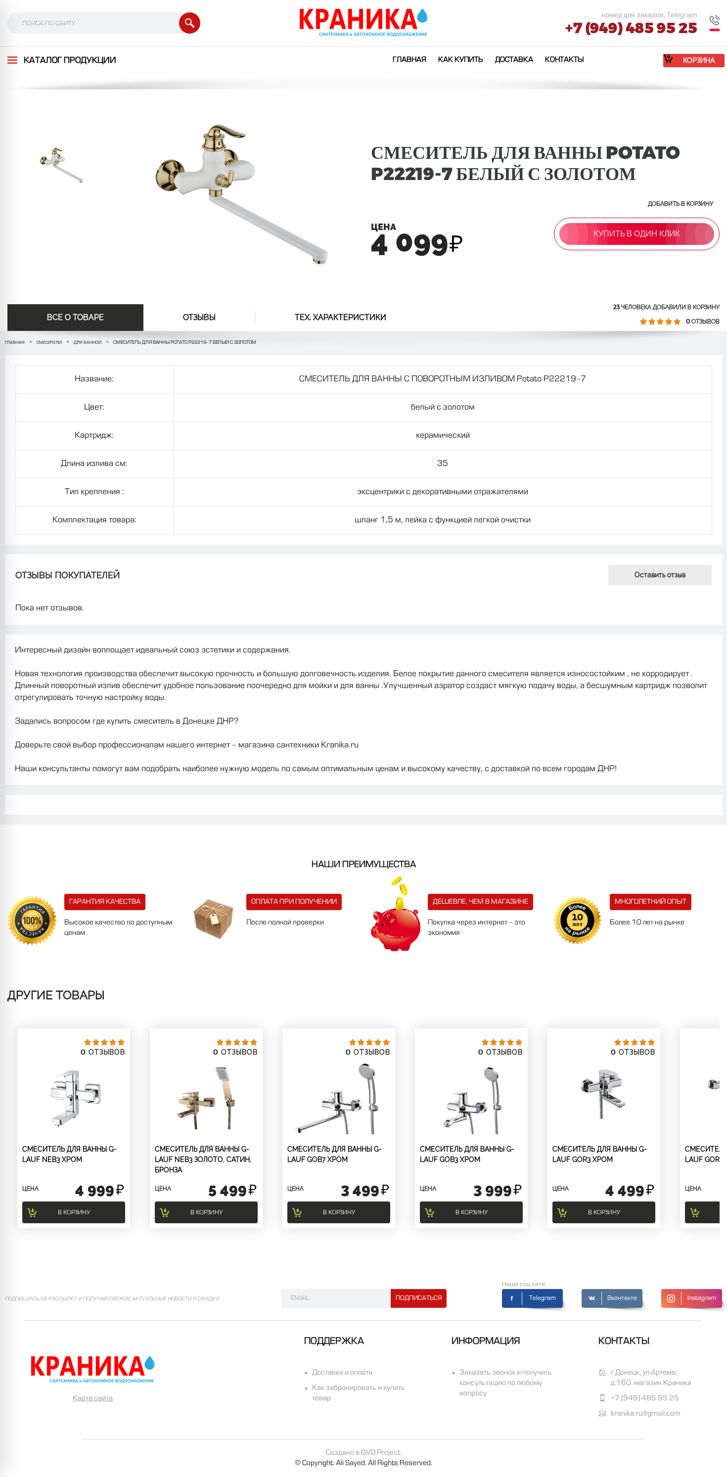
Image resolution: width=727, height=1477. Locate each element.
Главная (409, 59)
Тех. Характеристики (340, 317)
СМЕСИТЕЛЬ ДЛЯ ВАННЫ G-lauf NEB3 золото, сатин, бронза (203, 1159)
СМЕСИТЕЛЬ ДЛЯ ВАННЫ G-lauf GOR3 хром (599, 1154)
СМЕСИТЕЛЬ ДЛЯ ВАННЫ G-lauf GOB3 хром (467, 1154)
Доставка (514, 59)
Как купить (460, 59)
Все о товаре (75, 317)
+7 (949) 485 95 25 (631, 28)
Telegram (542, 1298)
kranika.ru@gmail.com (646, 1413)
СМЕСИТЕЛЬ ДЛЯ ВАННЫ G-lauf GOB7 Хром (334, 1154)
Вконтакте (622, 1298)
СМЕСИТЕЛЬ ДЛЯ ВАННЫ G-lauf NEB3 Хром (69, 1154)
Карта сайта (93, 1398)
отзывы (199, 317)
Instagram (701, 1298)
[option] (60, 166)
